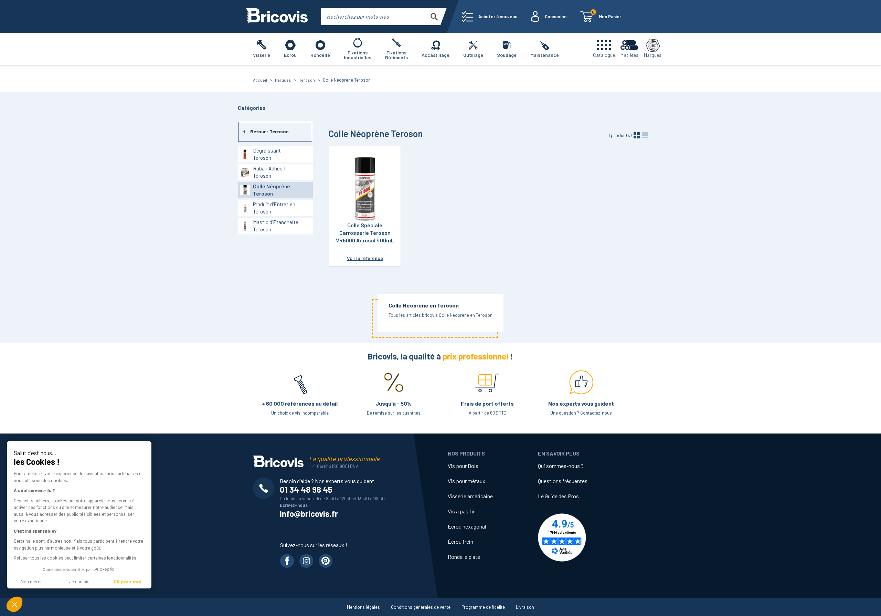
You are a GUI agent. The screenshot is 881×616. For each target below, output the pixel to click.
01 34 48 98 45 (306, 489)
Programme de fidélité (483, 607)
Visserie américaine (470, 496)
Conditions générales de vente (420, 607)
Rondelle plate (464, 556)
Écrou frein (460, 541)
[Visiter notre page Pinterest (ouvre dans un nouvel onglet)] (325, 561)
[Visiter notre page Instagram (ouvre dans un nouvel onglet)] (306, 561)
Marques (283, 79)
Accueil (260, 79)
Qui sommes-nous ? (561, 465)
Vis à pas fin (462, 511)
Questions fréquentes (562, 481)
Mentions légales (363, 607)
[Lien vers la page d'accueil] (277, 16)
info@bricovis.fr (309, 514)
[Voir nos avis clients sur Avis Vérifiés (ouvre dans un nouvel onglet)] (583, 537)
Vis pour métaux (466, 481)
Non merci (31, 581)
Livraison (525, 607)
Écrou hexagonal (467, 526)
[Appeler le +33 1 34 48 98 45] (266, 488)
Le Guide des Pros (558, 496)
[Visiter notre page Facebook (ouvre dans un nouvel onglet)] (287, 561)
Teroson (307, 79)
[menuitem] (489, 16)
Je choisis (79, 581)
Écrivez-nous (294, 505)
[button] (14, 604)
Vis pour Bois (463, 465)
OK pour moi (127, 581)
